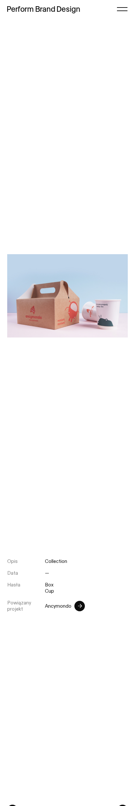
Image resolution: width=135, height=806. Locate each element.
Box (49, 585)
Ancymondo (58, 606)
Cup (49, 591)
